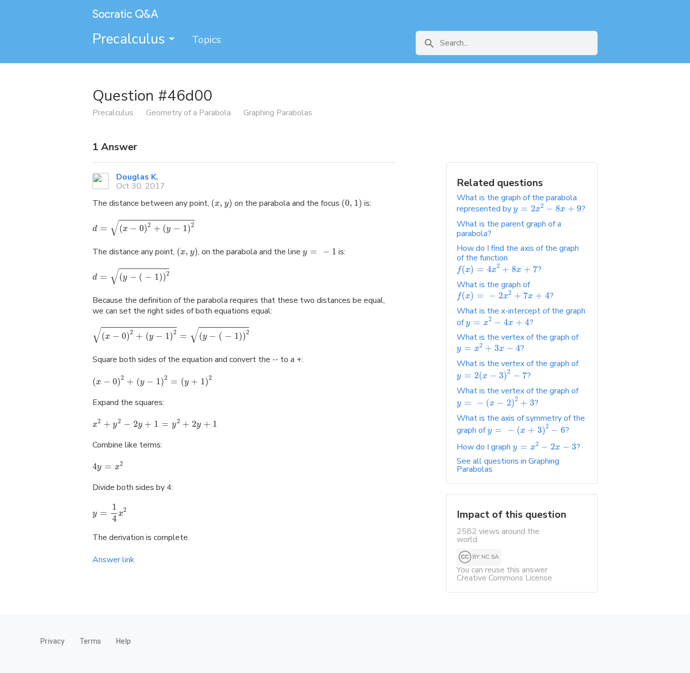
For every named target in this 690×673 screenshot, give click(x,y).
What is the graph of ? (505, 290)
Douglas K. (137, 177)
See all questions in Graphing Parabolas (508, 465)
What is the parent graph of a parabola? (509, 228)
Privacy (52, 641)
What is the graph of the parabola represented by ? (521, 203)
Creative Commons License (504, 578)
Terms (90, 641)
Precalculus (130, 39)
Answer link (113, 559)
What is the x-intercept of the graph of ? (521, 316)
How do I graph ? (518, 447)
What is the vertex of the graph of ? (517, 343)
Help (123, 641)
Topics (206, 40)
